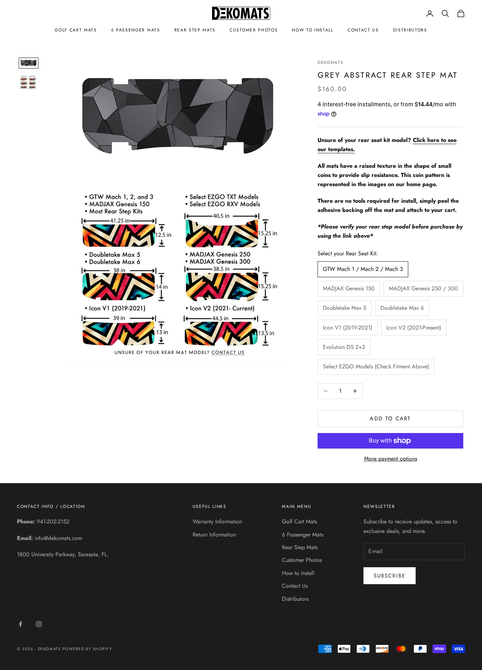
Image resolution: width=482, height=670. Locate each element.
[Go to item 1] (28, 63)
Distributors (410, 30)
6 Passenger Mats (135, 30)
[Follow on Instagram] (38, 624)
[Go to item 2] (28, 82)
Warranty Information (217, 521)
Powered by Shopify (87, 649)
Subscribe (389, 576)
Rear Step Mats (195, 30)
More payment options (390, 459)
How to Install (312, 30)
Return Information (214, 534)
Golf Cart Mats (76, 30)
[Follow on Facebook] (20, 624)
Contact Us (363, 30)
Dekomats (330, 62)
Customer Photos (254, 30)
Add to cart (390, 418)
